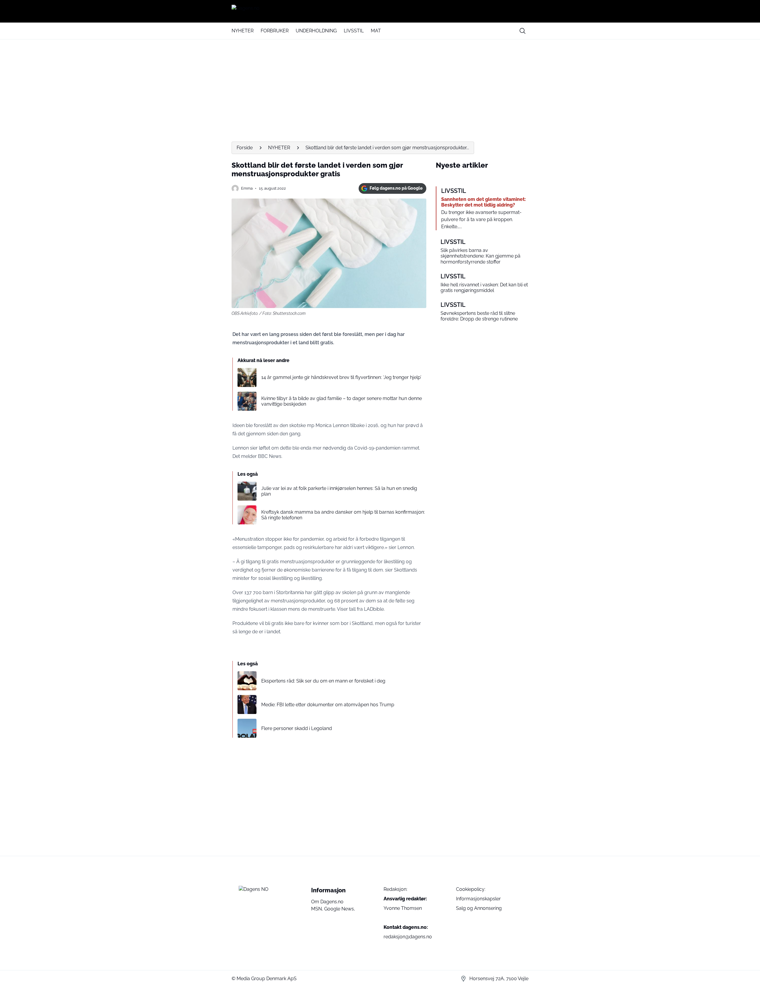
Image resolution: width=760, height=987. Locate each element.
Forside (245, 147)
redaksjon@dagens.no (408, 937)
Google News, (339, 909)
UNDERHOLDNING (316, 31)
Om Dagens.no (327, 902)
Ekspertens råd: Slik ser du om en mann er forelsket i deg (323, 681)
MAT (376, 31)
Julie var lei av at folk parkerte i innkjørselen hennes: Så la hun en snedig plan (339, 491)
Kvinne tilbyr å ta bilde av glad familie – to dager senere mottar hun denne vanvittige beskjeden (341, 401)
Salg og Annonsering (479, 908)
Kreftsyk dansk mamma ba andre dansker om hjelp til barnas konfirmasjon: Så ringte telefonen (343, 515)
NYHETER (243, 31)
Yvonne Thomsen (403, 908)
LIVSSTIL (354, 31)
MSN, (317, 909)
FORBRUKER (275, 31)
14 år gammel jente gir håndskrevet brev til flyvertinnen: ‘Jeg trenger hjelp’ (341, 377)
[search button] (522, 31)
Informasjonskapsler (478, 899)
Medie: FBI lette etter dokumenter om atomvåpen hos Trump (327, 704)
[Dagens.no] (380, 11)
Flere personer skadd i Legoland (296, 728)
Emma (247, 188)
